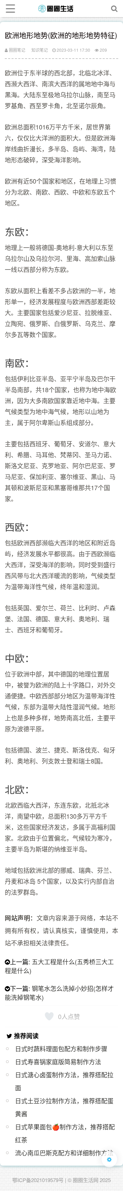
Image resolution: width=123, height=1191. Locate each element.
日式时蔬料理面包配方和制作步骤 (61, 1048)
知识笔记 (39, 50)
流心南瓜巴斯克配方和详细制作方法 (64, 1152)
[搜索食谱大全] (114, 8)
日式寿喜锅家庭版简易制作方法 (58, 1061)
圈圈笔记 (16, 50)
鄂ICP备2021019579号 (38, 1179)
